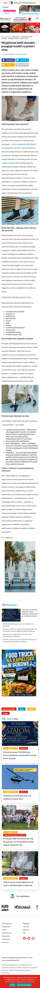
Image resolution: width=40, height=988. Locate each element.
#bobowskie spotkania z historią (15, 835)
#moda (5, 713)
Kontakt (26, 927)
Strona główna (6, 36)
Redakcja (26, 923)
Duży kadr (5, 942)
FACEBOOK (10, 60)
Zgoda (12, 985)
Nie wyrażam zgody (24, 985)
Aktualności (16, 36)
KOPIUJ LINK (24, 65)
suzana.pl (11, 163)
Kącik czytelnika (9, 709)
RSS (24, 933)
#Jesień (31, 709)
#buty (22, 709)
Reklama (26, 930)
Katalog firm (6, 939)
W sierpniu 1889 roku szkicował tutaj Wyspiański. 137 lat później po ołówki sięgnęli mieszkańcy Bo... (18, 841)
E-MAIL (9, 65)
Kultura (10, 748)
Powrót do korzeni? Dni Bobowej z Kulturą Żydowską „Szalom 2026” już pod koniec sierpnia (19, 755)
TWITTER (23, 60)
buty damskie (15, 148)
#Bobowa (24, 748)
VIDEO (4, 930)
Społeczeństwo (10, 792)
